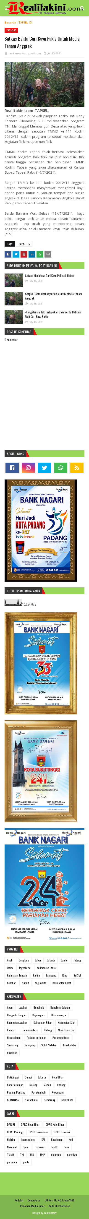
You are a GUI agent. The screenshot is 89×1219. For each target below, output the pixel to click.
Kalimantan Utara (46, 968)
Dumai (28, 1077)
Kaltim (36, 975)
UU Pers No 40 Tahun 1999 (59, 1200)
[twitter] (44, 468)
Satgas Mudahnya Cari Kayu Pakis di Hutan (49, 275)
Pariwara (39, 1147)
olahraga (56, 1154)
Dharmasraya (58, 1015)
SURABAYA (13, 1100)
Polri (66, 1147)
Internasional (28, 1139)
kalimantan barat (61, 983)
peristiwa (72, 1154)
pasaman (12, 1053)
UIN (32, 1154)
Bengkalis (39, 1007)
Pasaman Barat (60, 1037)
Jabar (38, 960)
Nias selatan (14, 1037)
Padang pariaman (36, 1037)
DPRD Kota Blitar (30, 1124)
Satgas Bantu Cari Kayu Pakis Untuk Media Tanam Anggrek (53, 296)
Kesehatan (57, 1139)
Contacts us (34, 1200)
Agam (10, 1007)
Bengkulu (24, 960)
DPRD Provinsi (62, 1132)
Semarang (12, 1045)
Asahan (23, 1007)
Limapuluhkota (30, 1030)
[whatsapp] (60, 468)
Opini (26, 1147)
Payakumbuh (38, 1092)
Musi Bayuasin (66, 1030)
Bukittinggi (13, 1077)
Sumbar (11, 983)
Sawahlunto (31, 1100)
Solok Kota (67, 1100)
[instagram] (28, 468)
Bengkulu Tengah (16, 1015)
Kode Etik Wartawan (59, 1206)
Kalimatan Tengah (17, 975)
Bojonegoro (38, 1015)
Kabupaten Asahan (17, 1022)
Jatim (10, 968)
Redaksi (19, 1200)
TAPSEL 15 (25, 22)
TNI (22, 1154)
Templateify (50, 1213)
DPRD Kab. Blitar (55, 1124)
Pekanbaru (58, 1092)
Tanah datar (69, 1045)
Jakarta (51, 960)
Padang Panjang (16, 1092)
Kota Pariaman (15, 1085)
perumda (12, 1162)
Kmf (71, 1139)
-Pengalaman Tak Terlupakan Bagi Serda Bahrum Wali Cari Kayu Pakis (53, 314)
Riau (64, 975)
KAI (43, 1139)
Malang (48, 1030)
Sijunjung (30, 1045)
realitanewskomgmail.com (24, 53)
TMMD (10, 1154)
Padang (61, 1085)
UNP (42, 1154)
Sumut (25, 983)
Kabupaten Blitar (43, 1022)
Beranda (10, 22)
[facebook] (12, 468)
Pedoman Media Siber (32, 1206)
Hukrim (11, 1139)
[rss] (77, 468)
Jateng (77, 960)
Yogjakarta (40, 983)
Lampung (51, 975)
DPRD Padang (15, 1132)
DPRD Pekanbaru (38, 1132)
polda (26, 1162)
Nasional (12, 1147)
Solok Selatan (49, 1045)
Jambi (64, 960)
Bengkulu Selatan (60, 1007)
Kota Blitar (57, 1077)
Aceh (10, 960)
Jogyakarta (25, 968)
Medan (47, 1085)
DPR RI (11, 1124)
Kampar (11, 1030)
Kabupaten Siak (66, 1022)
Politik (54, 1147)
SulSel (77, 975)
